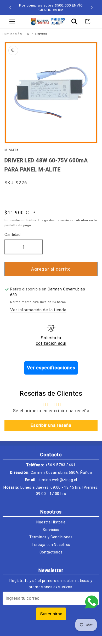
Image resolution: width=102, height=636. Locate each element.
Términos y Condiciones (50, 537)
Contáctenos (51, 552)
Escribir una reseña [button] (51, 425)
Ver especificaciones (51, 367)
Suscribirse (51, 613)
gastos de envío (56, 220)
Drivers (41, 34)
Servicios (51, 530)
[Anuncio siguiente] (92, 7)
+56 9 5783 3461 (60, 465)
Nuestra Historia (51, 522)
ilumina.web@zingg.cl (57, 480)
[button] (12, 21)
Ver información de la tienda (38, 309)
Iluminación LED (16, 34)
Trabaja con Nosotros (51, 544)
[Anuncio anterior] (10, 7)
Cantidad (12, 234)
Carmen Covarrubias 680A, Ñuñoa (61, 472)
